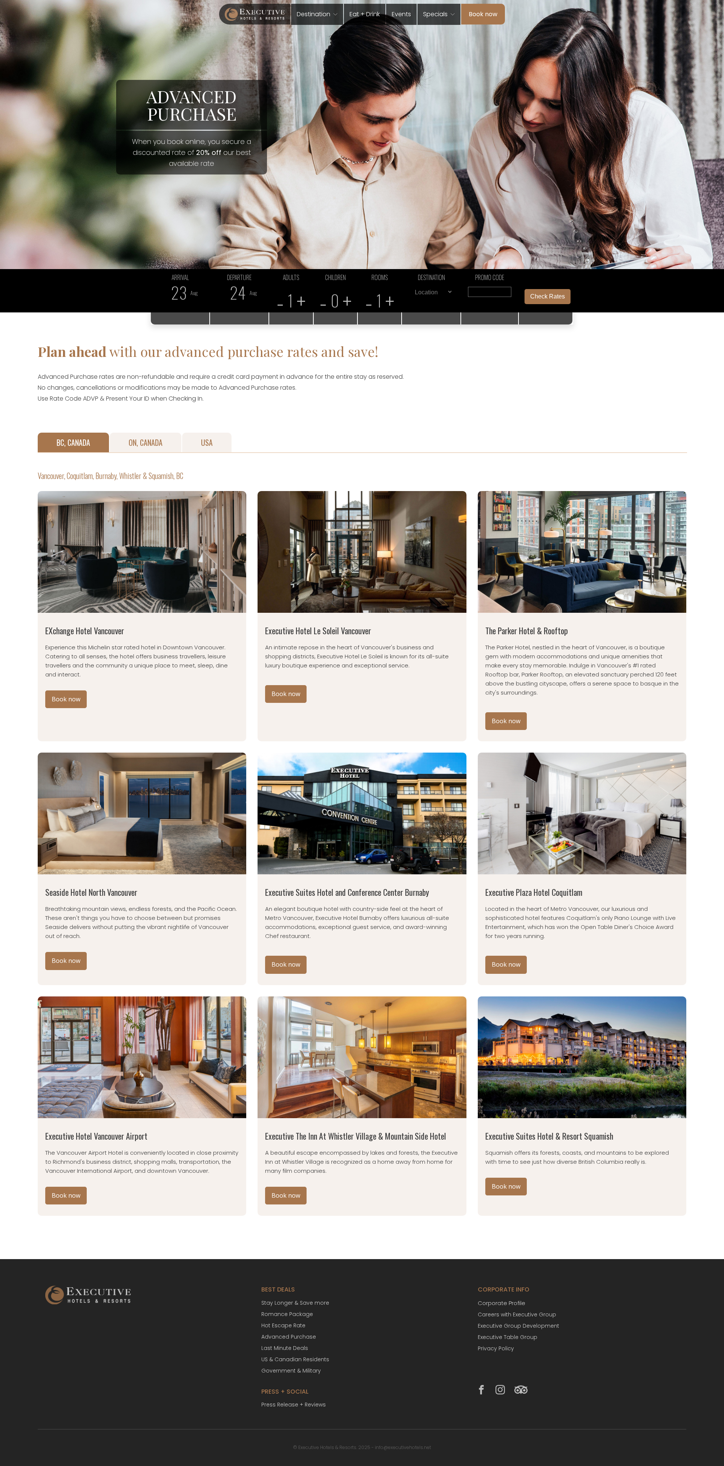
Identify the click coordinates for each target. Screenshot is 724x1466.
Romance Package (287, 1314)
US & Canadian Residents (295, 1359)
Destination (313, 14)
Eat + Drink (365, 14)
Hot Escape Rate (283, 1325)
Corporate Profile (501, 1303)
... (180, 296)
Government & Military (291, 1370)
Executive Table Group (507, 1337)
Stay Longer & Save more (295, 1302)
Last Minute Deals (284, 1348)
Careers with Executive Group (517, 1314)
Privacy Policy (496, 1348)
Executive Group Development (518, 1325)
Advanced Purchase (288, 1336)
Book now (483, 14)
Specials (435, 14)
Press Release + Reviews (293, 1404)
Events (401, 14)
